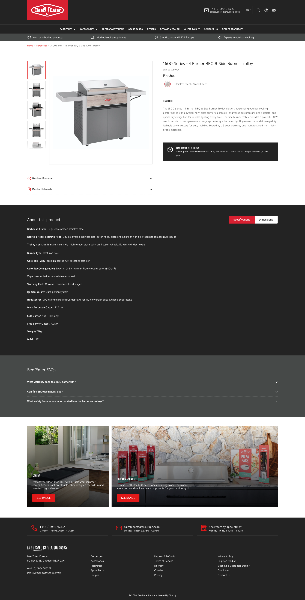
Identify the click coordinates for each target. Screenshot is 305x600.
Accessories (87, 29)
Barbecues (66, 29)
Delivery (158, 565)
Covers (36, 476)
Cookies (158, 570)
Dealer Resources (232, 29)
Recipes (151, 29)
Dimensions (266, 219)
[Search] (258, 10)
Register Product (227, 561)
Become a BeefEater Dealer (234, 565)
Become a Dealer (170, 29)
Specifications (241, 219)
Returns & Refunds (164, 556)
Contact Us (211, 29)
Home (30, 45)
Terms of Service (163, 561)
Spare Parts (135, 29)
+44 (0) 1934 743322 (39, 568)
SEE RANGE (43, 498)
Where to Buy (192, 29)
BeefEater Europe (146, 595)
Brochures (223, 570)
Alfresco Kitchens (113, 29)
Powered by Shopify (166, 595)
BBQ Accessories (126, 479)
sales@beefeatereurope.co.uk (44, 572)
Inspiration (97, 565)
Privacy (158, 575)
